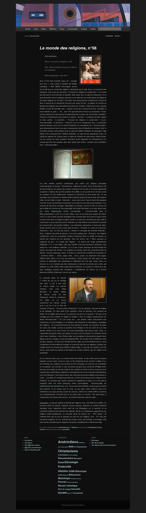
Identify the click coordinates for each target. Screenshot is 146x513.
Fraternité (64, 466)
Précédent (109, 36)
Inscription (28, 440)
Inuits (60, 475)
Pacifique (73, 478)
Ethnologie (71, 462)
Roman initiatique (67, 485)
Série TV (69, 493)
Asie (71, 446)
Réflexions (53, 29)
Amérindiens (68, 441)
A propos (84, 29)
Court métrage (73, 455)
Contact (93, 29)
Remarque (95, 440)
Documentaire (65, 458)
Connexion (28, 443)
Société (42, 429)
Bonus (62, 29)
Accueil (27, 29)
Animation (82, 442)
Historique (80, 471)
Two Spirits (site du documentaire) (103, 445)
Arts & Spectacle (63, 447)
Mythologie (64, 478)
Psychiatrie (74, 482)
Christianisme (93, 427)
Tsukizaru (75, 427)
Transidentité (78, 493)
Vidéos (43, 29)
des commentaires (33, 447)
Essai (100, 427)
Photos (79, 478)
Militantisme (75, 474)
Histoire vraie (66, 471)
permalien (66, 429)
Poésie (69, 482)
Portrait (62, 481)
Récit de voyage (64, 489)
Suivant (118, 36)
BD (75, 447)
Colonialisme (63, 455)
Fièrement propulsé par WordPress (73, 505)
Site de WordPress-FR (32, 450)
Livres (36, 29)
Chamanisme (81, 446)
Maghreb (65, 475)
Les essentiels (72, 29)
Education (78, 458)
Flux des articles (32, 445)
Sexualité (75, 488)
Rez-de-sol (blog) (97, 443)
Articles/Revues (63, 427)
